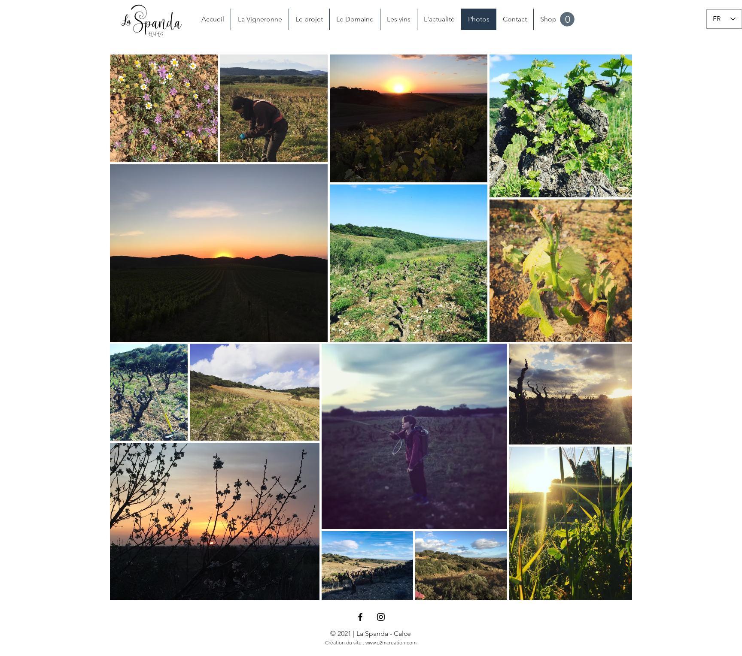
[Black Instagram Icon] (381, 617)
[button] (567, 19)
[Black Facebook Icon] (360, 617)
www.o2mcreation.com (391, 642)
